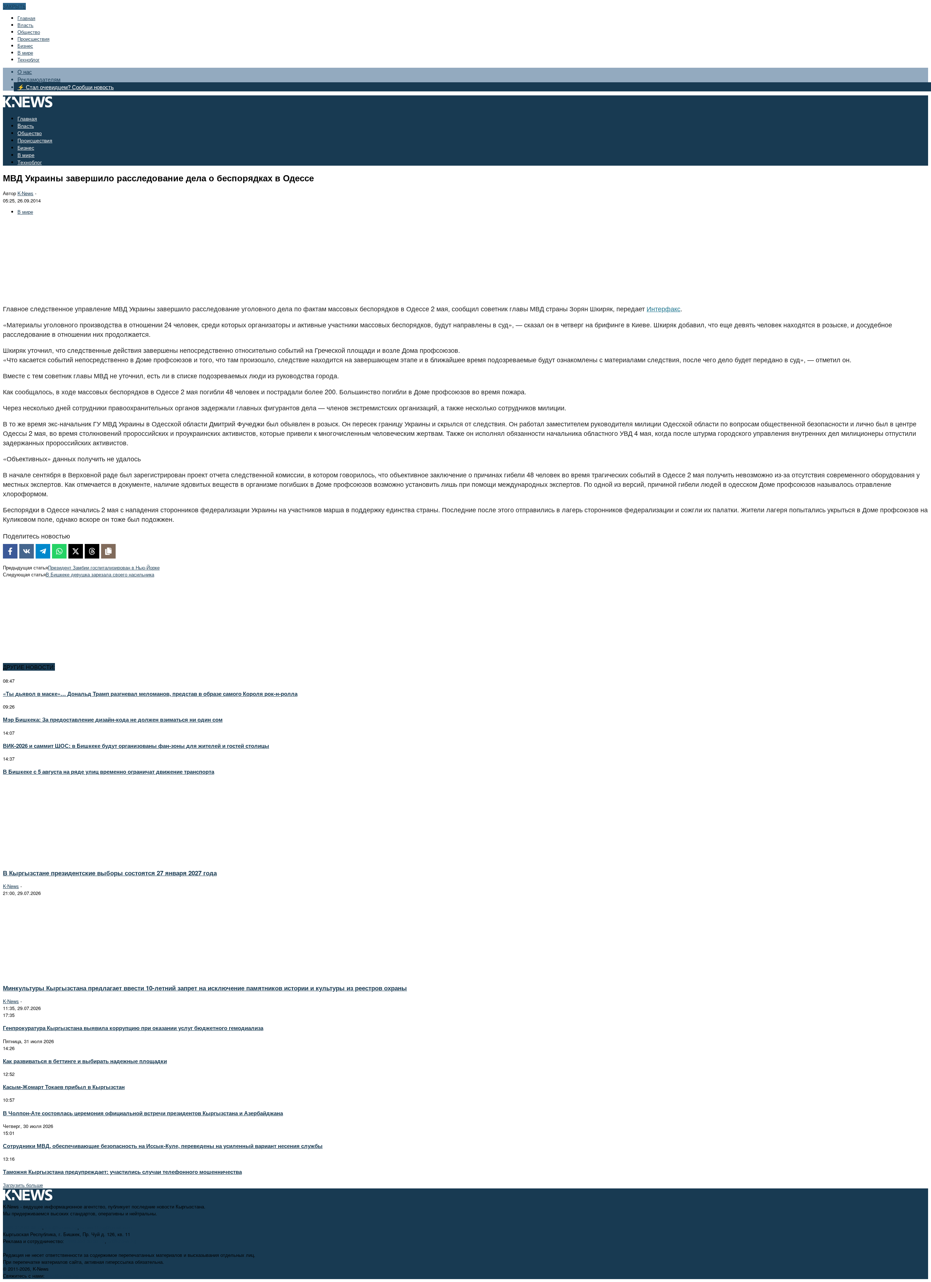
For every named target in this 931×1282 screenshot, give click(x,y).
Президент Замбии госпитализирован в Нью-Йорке (104, 567)
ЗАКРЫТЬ (14, 6)
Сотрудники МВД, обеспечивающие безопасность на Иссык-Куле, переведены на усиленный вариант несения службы (163, 1146)
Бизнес (25, 45)
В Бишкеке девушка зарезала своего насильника (100, 574)
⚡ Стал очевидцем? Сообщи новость (65, 87)
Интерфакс (663, 308)
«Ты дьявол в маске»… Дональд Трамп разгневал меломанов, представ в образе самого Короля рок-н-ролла (150, 694)
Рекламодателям (38, 79)
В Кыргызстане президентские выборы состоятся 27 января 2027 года (110, 872)
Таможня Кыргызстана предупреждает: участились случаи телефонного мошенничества (122, 1172)
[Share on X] (75, 551)
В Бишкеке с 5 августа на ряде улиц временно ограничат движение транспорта (108, 772)
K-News (25, 193)
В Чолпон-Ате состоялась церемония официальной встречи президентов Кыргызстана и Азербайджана (143, 1113)
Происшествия (33, 38)
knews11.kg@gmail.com (106, 1227)
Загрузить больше (23, 1185)
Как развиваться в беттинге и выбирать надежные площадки (85, 1061)
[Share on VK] (26, 551)
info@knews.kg (61, 1227)
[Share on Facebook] (10, 551)
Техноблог (28, 59)
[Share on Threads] (92, 551)
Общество (28, 31)
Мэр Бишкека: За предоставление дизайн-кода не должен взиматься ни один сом (113, 719)
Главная (26, 18)
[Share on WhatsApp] (59, 551)
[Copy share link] (108, 551)
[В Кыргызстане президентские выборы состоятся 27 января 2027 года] (67, 859)
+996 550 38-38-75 (85, 1241)
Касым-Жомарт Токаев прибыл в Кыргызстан (64, 1087)
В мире (25, 52)
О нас (24, 71)
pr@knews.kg (122, 1241)
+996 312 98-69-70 (22, 1227)
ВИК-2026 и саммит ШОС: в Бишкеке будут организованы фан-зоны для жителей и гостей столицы (136, 746)
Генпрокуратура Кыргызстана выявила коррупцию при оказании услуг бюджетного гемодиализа (133, 1028)
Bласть (25, 24)
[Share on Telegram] (43, 551)
